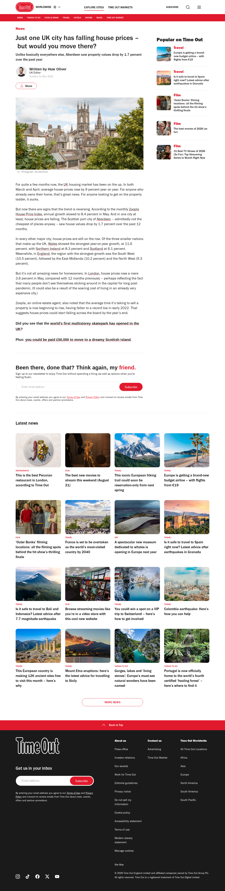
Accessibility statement (128, 821)
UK (66, 185)
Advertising (154, 749)
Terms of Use (73, 397)
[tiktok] (27, 876)
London (93, 274)
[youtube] (57, 876)
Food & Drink (52, 18)
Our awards (121, 766)
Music (99, 18)
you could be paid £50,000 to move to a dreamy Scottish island (78, 340)
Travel (66, 18)
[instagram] (18, 876)
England (43, 254)
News (20, 18)
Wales (52, 244)
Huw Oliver (57, 69)
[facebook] (37, 876)
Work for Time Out (125, 775)
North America (189, 783)
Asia (183, 766)
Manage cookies (124, 851)
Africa (184, 758)
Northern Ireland (48, 249)
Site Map (119, 865)
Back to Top (116, 725)
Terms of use (122, 830)
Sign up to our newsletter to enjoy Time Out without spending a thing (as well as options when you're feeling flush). (75, 376)
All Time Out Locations (194, 749)
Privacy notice (123, 791)
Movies (88, 18)
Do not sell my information (123, 802)
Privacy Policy (93, 397)
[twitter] (47, 876)
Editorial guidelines (126, 783)
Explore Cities (94, 7)
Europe (185, 775)
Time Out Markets (120, 7)
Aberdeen (104, 219)
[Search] (188, 7)
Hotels (77, 18)
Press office (121, 749)
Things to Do (33, 18)
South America (189, 791)
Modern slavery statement (124, 840)
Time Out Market (115, 18)
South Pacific (188, 800)
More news (112, 702)
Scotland (96, 249)
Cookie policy (122, 813)
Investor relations (125, 758)
